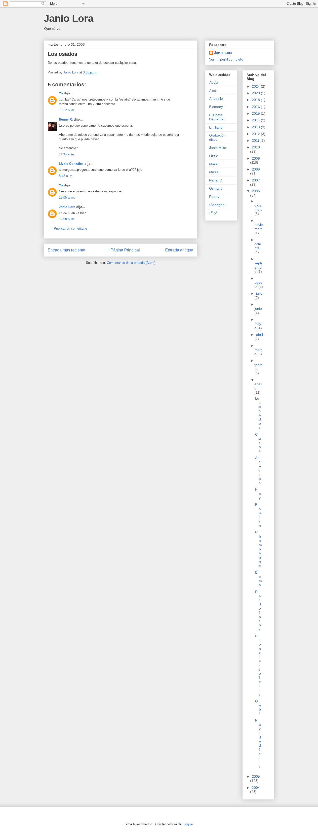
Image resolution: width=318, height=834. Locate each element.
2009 (256, 158)
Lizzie (213, 156)
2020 (256, 93)
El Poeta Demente (216, 117)
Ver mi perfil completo (226, 59)
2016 (256, 107)
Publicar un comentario (70, 228)
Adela (213, 82)
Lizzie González (71, 164)
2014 (256, 120)
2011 (256, 140)
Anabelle (216, 99)
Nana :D (215, 180)
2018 (256, 100)
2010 (256, 147)
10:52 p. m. (67, 110)
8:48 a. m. (66, 176)
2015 (256, 113)
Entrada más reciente (66, 250)
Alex (212, 91)
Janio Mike (217, 148)
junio (258, 309)
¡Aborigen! (217, 205)
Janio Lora (68, 18)
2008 (256, 169)
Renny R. (66, 119)
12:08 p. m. (67, 219)
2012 (256, 134)
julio (259, 293)
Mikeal (214, 172)
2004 (256, 788)
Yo (61, 93)
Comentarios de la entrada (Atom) (131, 263)
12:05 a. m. (67, 197)
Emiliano (216, 127)
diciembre (258, 207)
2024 (256, 86)
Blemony (216, 107)
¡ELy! (213, 213)
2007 (256, 180)
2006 (256, 191)
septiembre (258, 267)
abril (259, 335)
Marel (213, 164)
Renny (214, 197)
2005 (256, 776)
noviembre (258, 227)
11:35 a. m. (67, 154)
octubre (257, 246)
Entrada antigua (179, 250)
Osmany (215, 188)
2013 (256, 127)
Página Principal (125, 250)
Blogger (187, 824)
